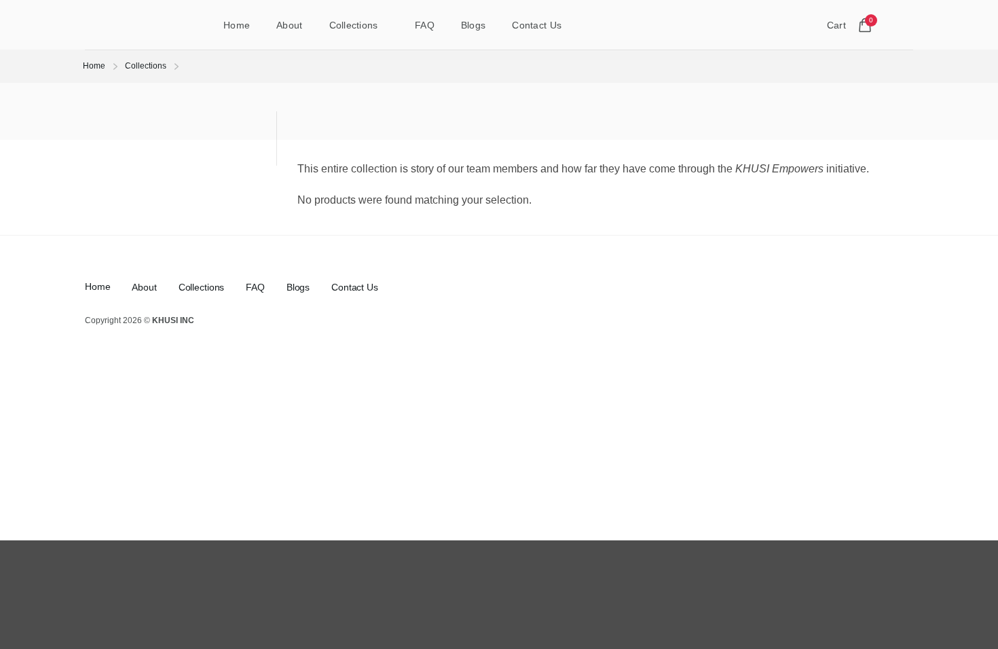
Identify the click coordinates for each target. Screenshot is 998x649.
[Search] (794, 24)
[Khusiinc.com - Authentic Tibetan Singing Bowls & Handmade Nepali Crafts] (133, 25)
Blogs (473, 25)
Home (236, 25)
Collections (353, 25)
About (289, 25)
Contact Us (536, 25)
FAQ (425, 25)
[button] (906, 25)
